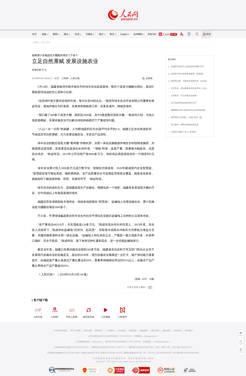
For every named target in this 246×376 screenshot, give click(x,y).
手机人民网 (71, 317)
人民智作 (122, 317)
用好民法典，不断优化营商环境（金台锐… (190, 81)
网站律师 (166, 331)
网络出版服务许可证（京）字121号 (139, 353)
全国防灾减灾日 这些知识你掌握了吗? (187, 66)
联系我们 (189, 331)
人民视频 (105, 317)
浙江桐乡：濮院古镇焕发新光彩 (185, 125)
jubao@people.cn (151, 336)
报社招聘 (88, 331)
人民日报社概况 (60, 331)
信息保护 (178, 331)
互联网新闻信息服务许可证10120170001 (71, 347)
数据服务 (144, 331)
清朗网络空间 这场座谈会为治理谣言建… (189, 110)
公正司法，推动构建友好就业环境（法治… (190, 88)
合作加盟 (121, 331)
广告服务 (110, 331)
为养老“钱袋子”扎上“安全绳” (183, 132)
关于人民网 (75, 331)
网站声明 (155, 331)
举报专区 (152, 34)
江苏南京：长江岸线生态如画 (184, 95)
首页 (34, 34)
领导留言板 (88, 317)
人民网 (35, 42)
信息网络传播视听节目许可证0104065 (63, 353)
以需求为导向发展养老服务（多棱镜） (188, 74)
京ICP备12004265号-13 (182, 347)
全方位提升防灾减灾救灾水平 (184, 103)
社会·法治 (45, 42)
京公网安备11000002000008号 (186, 353)
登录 (208, 34)
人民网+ (55, 317)
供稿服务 (133, 331)
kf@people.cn (97, 342)
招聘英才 (99, 331)
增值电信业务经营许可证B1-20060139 (107, 347)
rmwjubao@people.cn (162, 342)
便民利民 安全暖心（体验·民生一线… (187, 117)
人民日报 (37, 317)
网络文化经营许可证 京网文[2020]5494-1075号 (102, 353)
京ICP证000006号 (163, 353)
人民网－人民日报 (70, 78)
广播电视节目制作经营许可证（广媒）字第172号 (148, 347)
